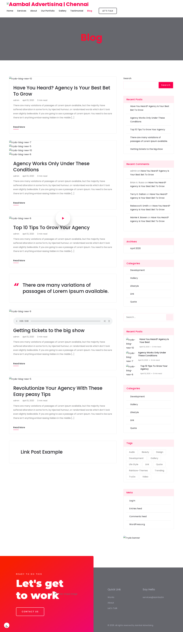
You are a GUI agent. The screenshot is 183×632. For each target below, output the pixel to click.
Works (111, 597)
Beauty (145, 452)
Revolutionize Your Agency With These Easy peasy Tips (57, 391)
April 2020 (135, 248)
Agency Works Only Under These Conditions (51, 166)
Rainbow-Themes (138, 470)
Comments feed (138, 516)
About (33, 10)
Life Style (133, 464)
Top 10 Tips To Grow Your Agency (51, 227)
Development (137, 270)
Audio (132, 452)
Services (21, 10)
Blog (89, 10)
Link (132, 293)
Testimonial (76, 10)
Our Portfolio (48, 10)
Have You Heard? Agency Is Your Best (154, 341)
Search (127, 78)
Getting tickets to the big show (49, 330)
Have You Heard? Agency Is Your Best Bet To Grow (61, 90)
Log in (132, 500)
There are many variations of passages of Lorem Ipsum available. (66, 288)
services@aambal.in (153, 597)
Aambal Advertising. (144, 625)
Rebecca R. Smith (139, 205)
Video (145, 476)
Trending (159, 470)
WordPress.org (137, 524)
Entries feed (135, 508)
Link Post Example (42, 452)
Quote (133, 301)
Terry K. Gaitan (138, 194)
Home (10, 10)
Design (159, 452)
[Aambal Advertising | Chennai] (48, 4)
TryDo (132, 476)
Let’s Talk (112, 608)
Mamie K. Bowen (138, 217)
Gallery (62, 10)
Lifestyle (134, 285)
